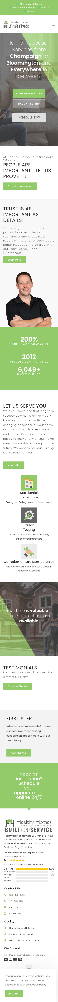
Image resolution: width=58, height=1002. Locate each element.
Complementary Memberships (29, 561)
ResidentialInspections (29, 494)
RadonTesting (29, 527)
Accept (14, 993)
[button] (29, 967)
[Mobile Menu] (53, 24)
